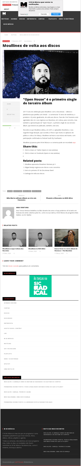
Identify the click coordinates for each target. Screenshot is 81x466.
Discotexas (18, 191)
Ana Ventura (28, 41)
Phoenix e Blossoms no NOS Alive (59, 197)
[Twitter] (65, 9)
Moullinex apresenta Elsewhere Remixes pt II (40, 164)
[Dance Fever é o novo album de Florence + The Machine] (66, 238)
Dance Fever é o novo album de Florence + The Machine (66, 250)
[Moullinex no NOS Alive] (40, 238)
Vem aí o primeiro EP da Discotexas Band (39, 170)
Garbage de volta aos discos (34, 173)
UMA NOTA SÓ (9, 369)
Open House (36, 191)
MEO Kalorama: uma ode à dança (17, 397)
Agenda (14, 19)
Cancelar (44, 14)
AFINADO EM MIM (10, 303)
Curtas (41, 19)
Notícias (5, 19)
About (6, 9)
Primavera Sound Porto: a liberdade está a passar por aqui (28, 402)
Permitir (56, 14)
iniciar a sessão (13, 266)
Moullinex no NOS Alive (36, 249)
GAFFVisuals (19, 462)
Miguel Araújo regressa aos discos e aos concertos (42, 167)
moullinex (27, 191)
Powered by (23, 14)
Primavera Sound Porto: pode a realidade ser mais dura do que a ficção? (33, 387)
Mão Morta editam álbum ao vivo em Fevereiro (21, 198)
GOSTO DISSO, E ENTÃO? (13, 328)
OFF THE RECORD (10, 348)
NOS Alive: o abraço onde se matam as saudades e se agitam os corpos (32, 382)
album (10, 191)
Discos (22, 19)
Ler (5, 333)
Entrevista (31, 19)
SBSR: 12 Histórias (66, 19)
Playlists (52, 19)
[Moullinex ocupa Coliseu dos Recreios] (14, 238)
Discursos (7, 5)
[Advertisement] (40, 183)
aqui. (74, 142)
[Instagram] (76, 9)
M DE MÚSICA (9, 338)
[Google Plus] (69, 9)
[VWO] (28, 14)
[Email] (73, 9)
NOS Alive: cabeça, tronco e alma (17, 392)
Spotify (7, 364)
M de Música (8, 24)
